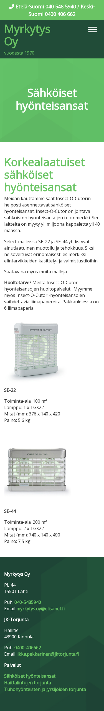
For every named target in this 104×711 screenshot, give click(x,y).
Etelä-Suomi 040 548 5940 (46, 6)
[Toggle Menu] (92, 29)
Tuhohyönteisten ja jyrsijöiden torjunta (45, 689)
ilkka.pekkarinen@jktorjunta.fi (47, 654)
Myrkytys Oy (27, 35)
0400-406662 (27, 647)
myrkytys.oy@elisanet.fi (40, 609)
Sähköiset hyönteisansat (29, 676)
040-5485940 (27, 602)
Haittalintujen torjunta (27, 683)
